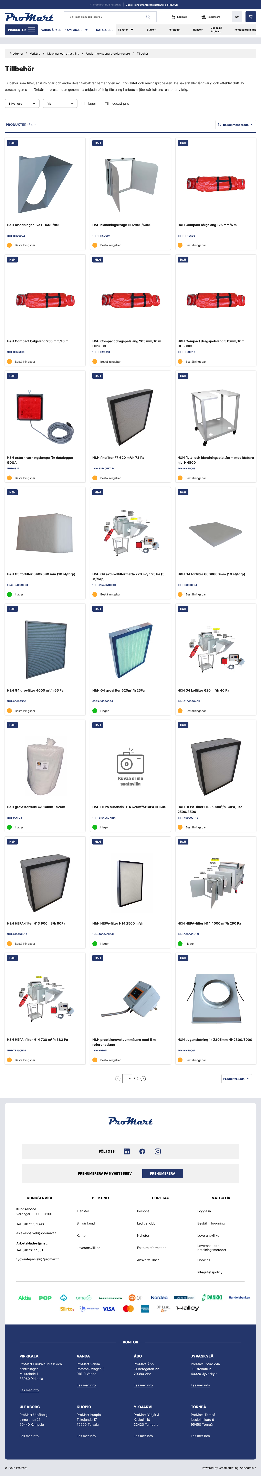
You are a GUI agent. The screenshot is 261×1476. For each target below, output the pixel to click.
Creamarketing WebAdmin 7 (237, 1467)
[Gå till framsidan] (29, 16)
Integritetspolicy (209, 1272)
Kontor (82, 1235)
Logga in (182, 16)
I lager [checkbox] (91, 103)
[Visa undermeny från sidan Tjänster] (134, 29)
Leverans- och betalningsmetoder (211, 1247)
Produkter (17, 30)
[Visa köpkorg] (251, 16)
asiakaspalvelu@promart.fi (36, 1233)
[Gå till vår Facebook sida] (142, 1151)
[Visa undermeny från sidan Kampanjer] (88, 29)
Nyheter (198, 29)
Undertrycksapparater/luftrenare (108, 53)
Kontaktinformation (246, 29)
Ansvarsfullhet (148, 1260)
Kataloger (104, 30)
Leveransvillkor (88, 1247)
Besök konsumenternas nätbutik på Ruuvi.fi (152, 4)
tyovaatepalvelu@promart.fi (38, 1259)
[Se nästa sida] (143, 1078)
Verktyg (35, 53)
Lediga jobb (146, 1223)
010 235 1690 (33, 1224)
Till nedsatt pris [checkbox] (117, 103)
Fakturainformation (151, 1247)
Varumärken (51, 30)
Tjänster (123, 29)
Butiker (151, 29)
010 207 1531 (33, 1250)
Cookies (203, 1260)
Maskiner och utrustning (63, 53)
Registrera (214, 16)
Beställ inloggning (211, 1223)
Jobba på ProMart (216, 29)
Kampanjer (73, 30)
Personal (143, 1211)
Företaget (174, 29)
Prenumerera (162, 1173)
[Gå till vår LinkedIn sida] (126, 1151)
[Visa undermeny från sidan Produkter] (31, 29)
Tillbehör (142, 53)
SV (237, 16)
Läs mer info (29, 1390)
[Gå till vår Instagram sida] (157, 1151)
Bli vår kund (86, 1223)
